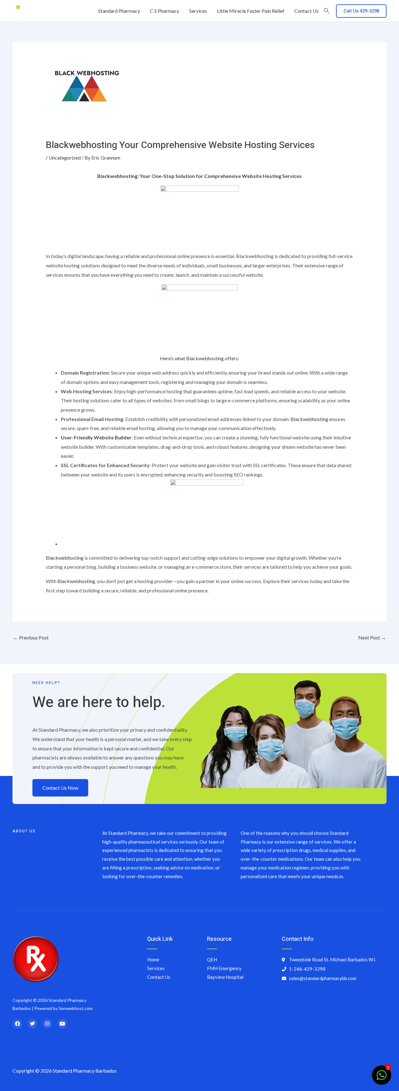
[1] (382, 1078)
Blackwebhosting (309, 419)
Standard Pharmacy (119, 11)
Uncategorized (65, 157)
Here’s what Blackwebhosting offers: (199, 358)
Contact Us (306, 11)
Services (198, 11)
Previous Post (31, 637)
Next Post (372, 637)
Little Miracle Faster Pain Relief (250, 11)
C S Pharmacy (164, 11)
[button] (327, 10)
